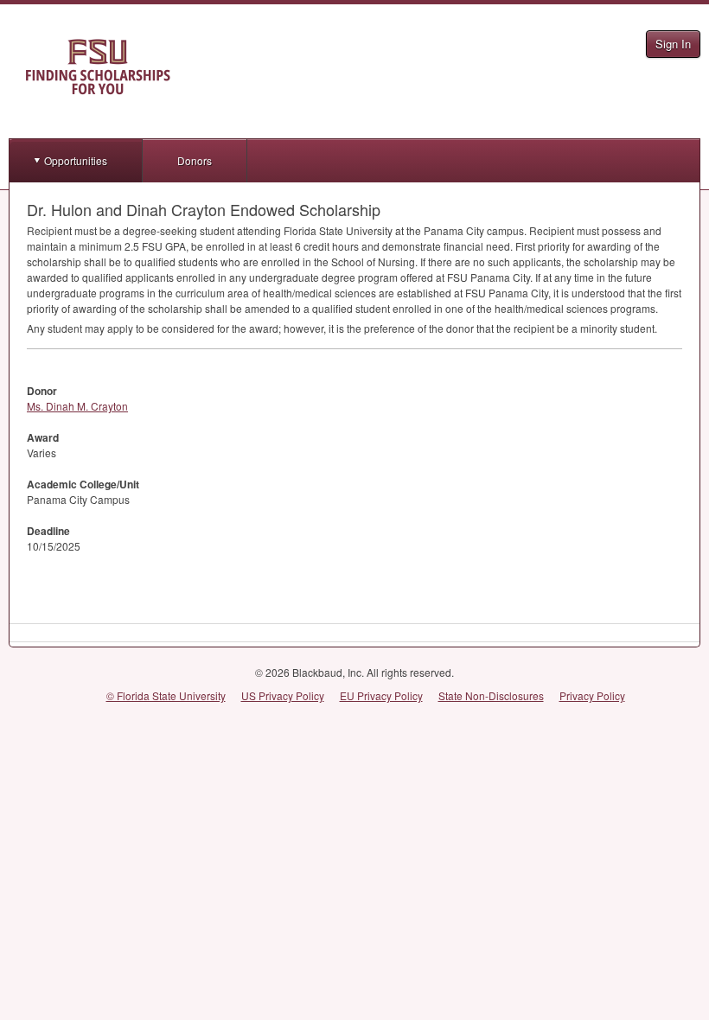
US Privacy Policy (282, 695)
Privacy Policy (592, 695)
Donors (194, 160)
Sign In (673, 43)
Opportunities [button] (75, 160)
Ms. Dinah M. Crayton (77, 405)
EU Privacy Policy (381, 695)
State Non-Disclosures (491, 695)
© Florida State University (166, 695)
